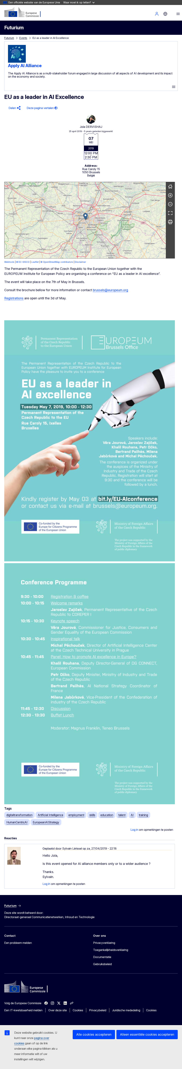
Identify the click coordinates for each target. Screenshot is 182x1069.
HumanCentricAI (17, 822)
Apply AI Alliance (25, 65)
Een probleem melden (18, 943)
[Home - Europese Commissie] (25, 12)
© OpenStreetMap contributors (57, 262)
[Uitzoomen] (170, 204)
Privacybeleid (97, 1010)
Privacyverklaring (104, 943)
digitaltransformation (19, 815)
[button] (14, 108)
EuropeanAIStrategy (46, 822)
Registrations (13, 298)
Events (23, 37)
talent (121, 815)
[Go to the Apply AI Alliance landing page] (17, 61)
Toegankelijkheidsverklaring (110, 950)
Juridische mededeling (126, 1010)
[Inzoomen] (170, 195)
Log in (134, 829)
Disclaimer (80, 262)
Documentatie (102, 957)
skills (92, 815)
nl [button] (165, 14)
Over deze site (57, 1010)
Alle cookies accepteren (93, 1034)
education (106, 815)
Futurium (14, 28)
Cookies (78, 1010)
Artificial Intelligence (50, 815)
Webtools (9, 262)
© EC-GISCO (23, 262)
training (143, 815)
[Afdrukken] (170, 221)
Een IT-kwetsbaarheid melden (23, 1010)
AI (132, 815)
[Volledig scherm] (170, 213)
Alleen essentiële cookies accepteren (147, 1034)
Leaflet (35, 262)
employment (76, 815)
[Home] (170, 186)
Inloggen (157, 14)
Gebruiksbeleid (102, 964)
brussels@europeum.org (110, 290)
